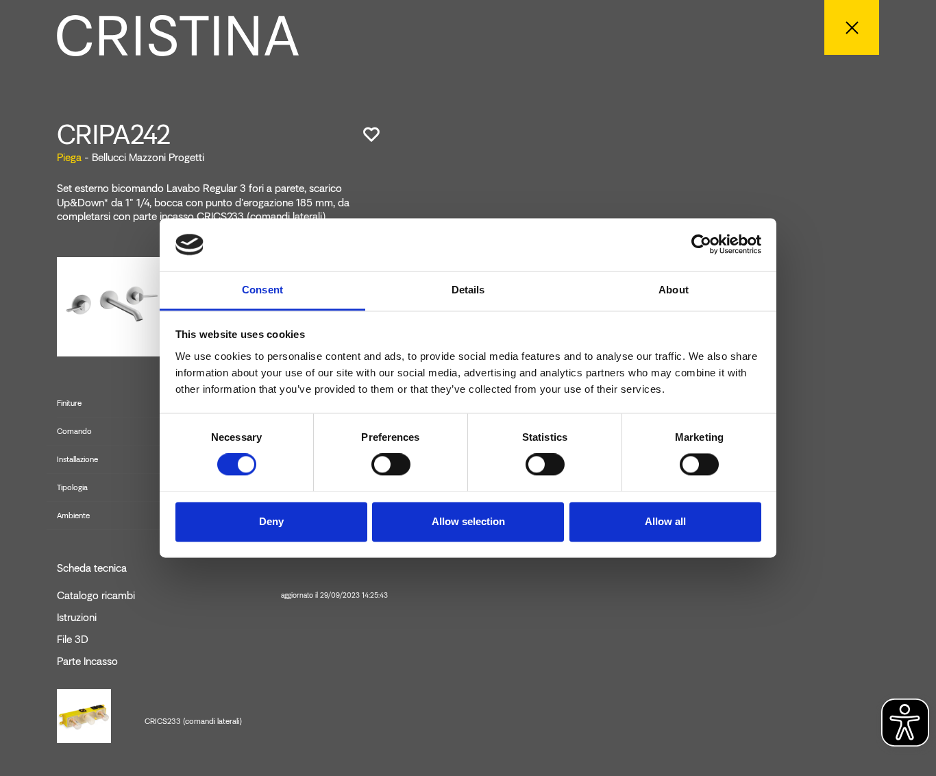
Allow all (665, 521)
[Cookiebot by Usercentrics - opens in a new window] (701, 244)
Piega (69, 157)
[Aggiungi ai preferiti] (371, 134)
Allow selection (468, 521)
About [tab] (673, 289)
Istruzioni (77, 617)
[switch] (390, 465)
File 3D (72, 639)
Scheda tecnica (92, 568)
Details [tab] (468, 289)
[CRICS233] (84, 714)
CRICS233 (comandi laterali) (193, 721)
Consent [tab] (262, 289)
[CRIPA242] (112, 306)
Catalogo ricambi (222, 595)
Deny (271, 521)
